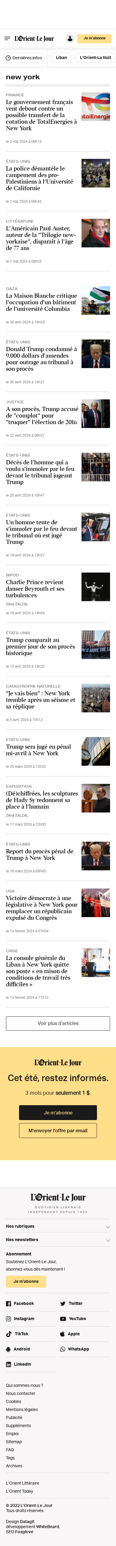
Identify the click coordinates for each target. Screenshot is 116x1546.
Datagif (27, 1521)
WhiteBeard (47, 1526)
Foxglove (24, 1531)
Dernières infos (27, 57)
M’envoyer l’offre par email (58, 1130)
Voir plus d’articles (58, 1023)
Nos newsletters (22, 1239)
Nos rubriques (20, 1226)
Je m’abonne (58, 1113)
